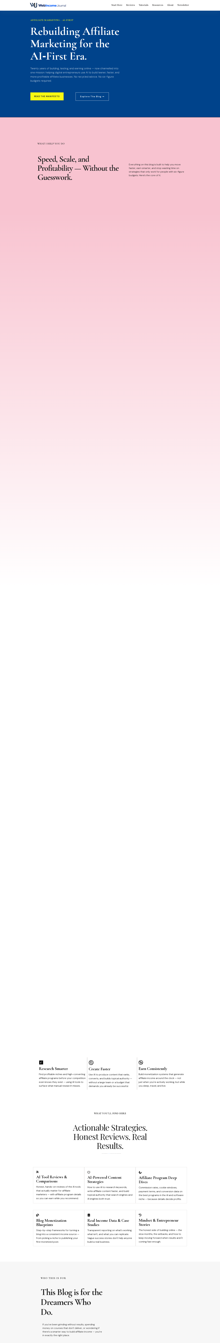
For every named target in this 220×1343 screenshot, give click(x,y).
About (170, 4)
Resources (157, 4)
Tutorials (143, 4)
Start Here (116, 4)
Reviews (130, 4)
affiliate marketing (109, 1153)
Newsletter (183, 4)
